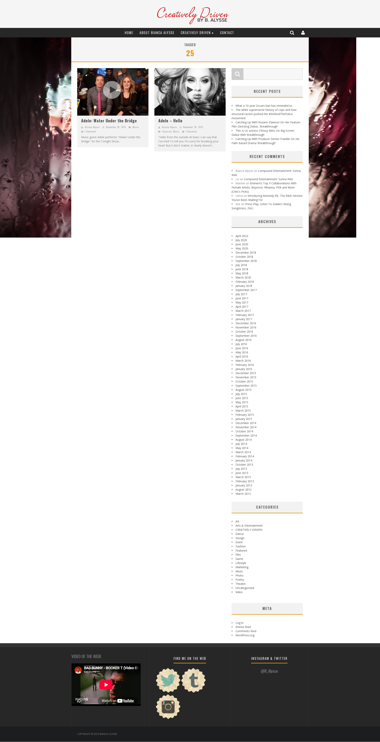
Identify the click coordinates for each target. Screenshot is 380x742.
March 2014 (243, 452)
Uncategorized (245, 588)
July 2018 (241, 265)
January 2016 (244, 369)
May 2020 (242, 248)
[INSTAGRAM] (168, 718)
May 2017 (242, 302)
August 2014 (244, 439)
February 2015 (245, 415)
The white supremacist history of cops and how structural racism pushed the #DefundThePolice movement (264, 114)
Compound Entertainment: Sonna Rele (268, 179)
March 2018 (243, 277)
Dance (240, 534)
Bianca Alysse (92, 127)
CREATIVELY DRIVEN (196, 32)
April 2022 (242, 236)
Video (239, 592)
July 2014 (241, 444)
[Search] (292, 32)
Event (239, 542)
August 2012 (244, 489)
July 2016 (241, 344)
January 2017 (244, 319)
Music (136, 127)
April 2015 (242, 406)
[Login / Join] (303, 32)
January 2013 (244, 485)
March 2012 (243, 494)
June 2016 (242, 348)
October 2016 (244, 331)
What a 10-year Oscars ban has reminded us (264, 105)
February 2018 (245, 281)
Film (238, 554)
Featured (167, 131)
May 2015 (242, 402)
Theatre (241, 584)
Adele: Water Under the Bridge (109, 121)
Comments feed (246, 631)
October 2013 (244, 464)
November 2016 (246, 327)
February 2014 (245, 456)
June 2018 (242, 269)
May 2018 (242, 273)
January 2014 (244, 460)
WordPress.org (245, 635)
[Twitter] (168, 692)
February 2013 (245, 481)
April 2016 (242, 356)
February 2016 (245, 365)
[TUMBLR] (193, 692)
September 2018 (246, 261)
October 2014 (244, 431)
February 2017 (245, 315)
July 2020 (241, 240)
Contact (227, 32)
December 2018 (246, 252)
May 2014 (242, 448)
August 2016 (244, 340)
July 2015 (241, 394)
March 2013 (243, 477)
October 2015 (244, 381)
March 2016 (243, 360)
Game (239, 559)
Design (240, 538)
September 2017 (246, 290)
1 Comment (90, 131)
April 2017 (242, 306)
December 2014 (246, 423)
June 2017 (242, 298)
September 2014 (246, 435)
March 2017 (243, 311)
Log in (239, 623)
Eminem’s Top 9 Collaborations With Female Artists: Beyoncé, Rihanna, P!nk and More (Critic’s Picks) (264, 187)
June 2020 (242, 244)
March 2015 (243, 410)
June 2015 (242, 398)
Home (129, 32)
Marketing (242, 567)
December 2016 (246, 323)
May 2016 (242, 352)
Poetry (240, 579)
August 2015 (244, 390)
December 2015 (246, 373)
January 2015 (244, 419)
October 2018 (244, 257)
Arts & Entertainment (249, 525)
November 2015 (246, 377)
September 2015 (246, 385)
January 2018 (244, 286)
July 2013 (241, 469)
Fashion (241, 546)
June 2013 (242, 473)
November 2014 (246, 427)
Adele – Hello (170, 121)
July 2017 (241, 294)
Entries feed (243, 627)
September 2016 (246, 336)
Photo (239, 575)
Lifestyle (241, 563)
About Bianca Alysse (157, 32)
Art (237, 521)
